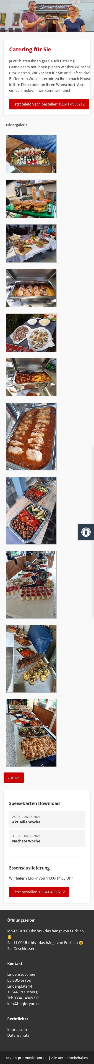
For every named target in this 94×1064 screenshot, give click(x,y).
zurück (13, 777)
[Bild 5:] (31, 394)
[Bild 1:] (31, 216)
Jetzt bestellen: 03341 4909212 (39, 892)
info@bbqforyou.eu (24, 1003)
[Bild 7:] (31, 543)
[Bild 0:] (31, 171)
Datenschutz (18, 1035)
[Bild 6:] (31, 469)
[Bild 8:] (31, 617)
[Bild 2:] (31, 261)
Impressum (17, 1029)
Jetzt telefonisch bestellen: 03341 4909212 (49, 104)
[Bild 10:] (31, 765)
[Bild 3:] (31, 305)
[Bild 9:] (31, 691)
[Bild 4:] (31, 350)
